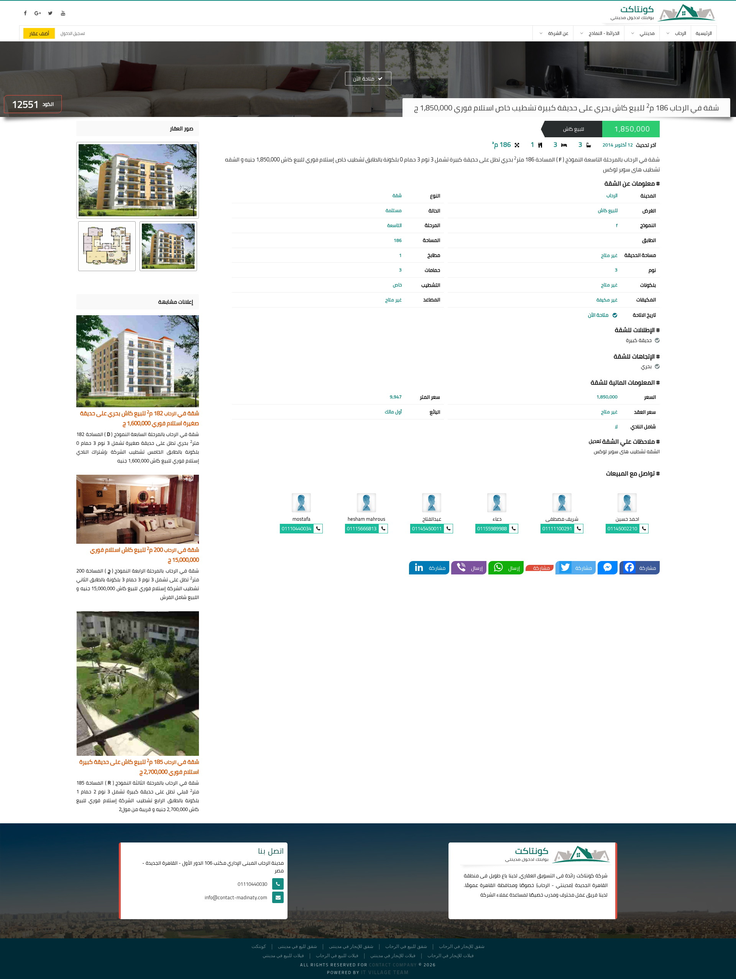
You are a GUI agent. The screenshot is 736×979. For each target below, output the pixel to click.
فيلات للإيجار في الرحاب (450, 955)
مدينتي (564, 885)
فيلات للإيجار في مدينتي (393, 955)
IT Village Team (385, 972)
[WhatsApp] (498, 567)
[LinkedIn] (419, 567)
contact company (393, 965)
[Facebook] (629, 567)
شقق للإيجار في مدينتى (351, 946)
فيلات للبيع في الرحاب (337, 955)
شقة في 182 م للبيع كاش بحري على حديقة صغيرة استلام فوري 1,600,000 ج (139, 418)
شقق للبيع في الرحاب (406, 946)
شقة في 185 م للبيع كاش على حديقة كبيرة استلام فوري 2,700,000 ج (139, 767)
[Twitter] (565, 567)
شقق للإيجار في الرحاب (462, 946)
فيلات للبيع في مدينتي (283, 955)
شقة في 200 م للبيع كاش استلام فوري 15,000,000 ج (144, 555)
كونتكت (258, 946)
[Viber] (461, 567)
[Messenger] (607, 567)
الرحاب (543, 885)
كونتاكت (585, 875)
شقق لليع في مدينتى (297, 946)
